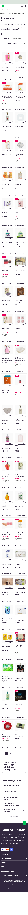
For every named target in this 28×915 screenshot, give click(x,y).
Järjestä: (8, 43)
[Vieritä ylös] (24, 823)
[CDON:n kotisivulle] (2, 6)
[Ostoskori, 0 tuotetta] (22, 6)
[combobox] (14, 9)
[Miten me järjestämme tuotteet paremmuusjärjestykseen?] (4, 43)
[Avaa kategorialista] (25, 6)
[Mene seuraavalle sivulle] (24, 753)
